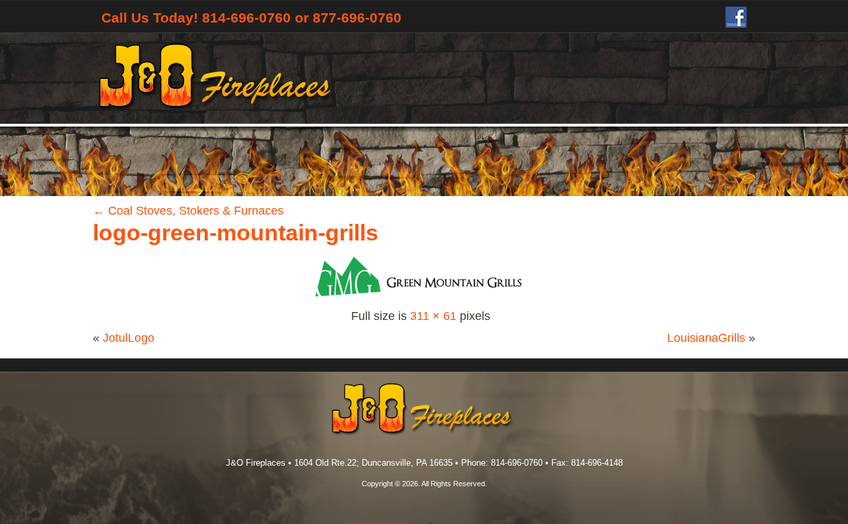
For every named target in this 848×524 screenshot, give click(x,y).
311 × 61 (433, 316)
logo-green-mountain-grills (235, 232)
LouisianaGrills (706, 337)
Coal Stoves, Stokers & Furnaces (188, 210)
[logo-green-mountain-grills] (420, 297)
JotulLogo (128, 337)
